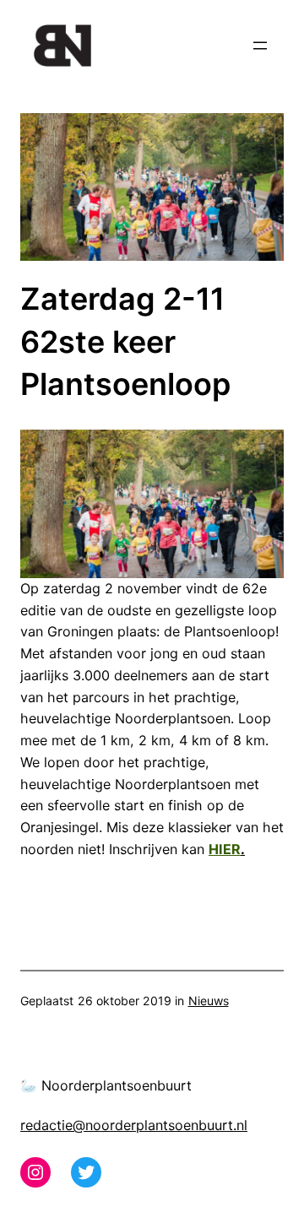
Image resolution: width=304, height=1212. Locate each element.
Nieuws (208, 1000)
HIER (225, 849)
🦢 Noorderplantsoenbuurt (106, 1085)
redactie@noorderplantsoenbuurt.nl (133, 1125)
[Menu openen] (260, 45)
